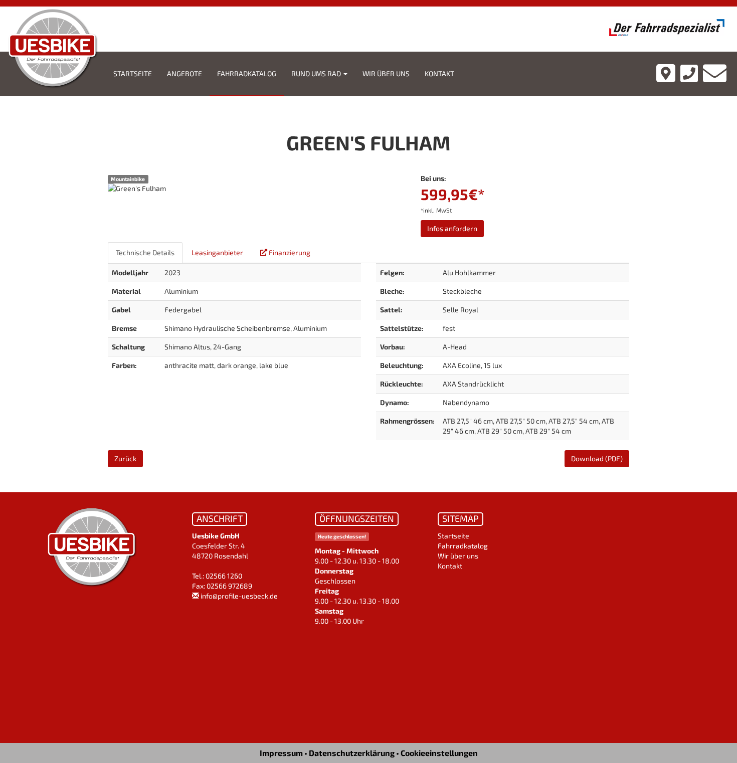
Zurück (125, 458)
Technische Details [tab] (145, 252)
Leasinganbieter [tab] (217, 252)
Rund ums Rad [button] (316, 73)
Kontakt (439, 73)
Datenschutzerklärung (352, 752)
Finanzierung (288, 252)
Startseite (132, 73)
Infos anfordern (452, 228)
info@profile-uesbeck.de (239, 596)
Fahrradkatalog (246, 73)
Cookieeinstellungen (439, 752)
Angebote (184, 73)
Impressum (281, 752)
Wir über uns (386, 73)
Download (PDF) (597, 458)
